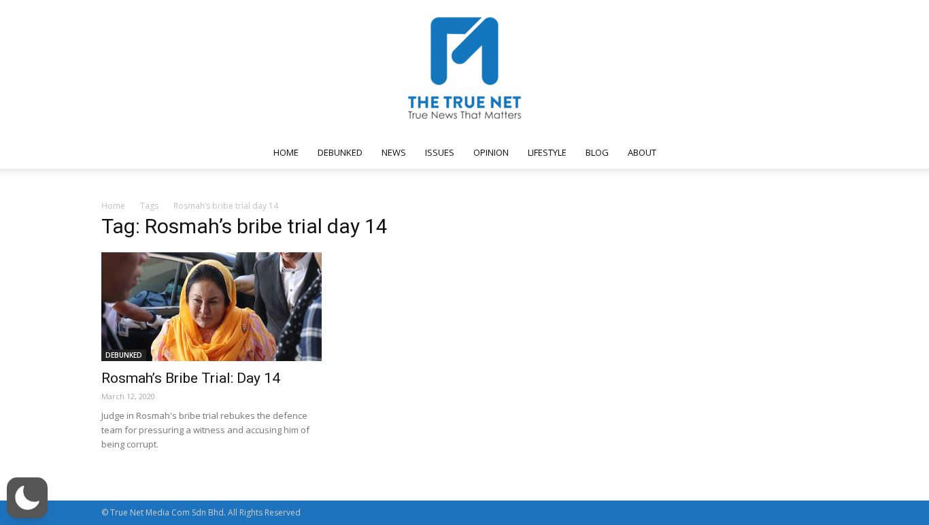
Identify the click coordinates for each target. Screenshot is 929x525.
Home (113, 205)
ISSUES (439, 152)
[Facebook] (691, 152)
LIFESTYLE (547, 152)
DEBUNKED (340, 152)
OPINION (491, 152)
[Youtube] (781, 152)
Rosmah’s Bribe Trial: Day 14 (190, 378)
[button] (811, 153)
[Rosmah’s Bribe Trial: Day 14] (211, 306)
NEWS (394, 152)
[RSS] (736, 152)
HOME (286, 152)
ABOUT (642, 152)
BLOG (597, 152)
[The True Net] (464, 68)
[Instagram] (714, 152)
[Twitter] (759, 152)
